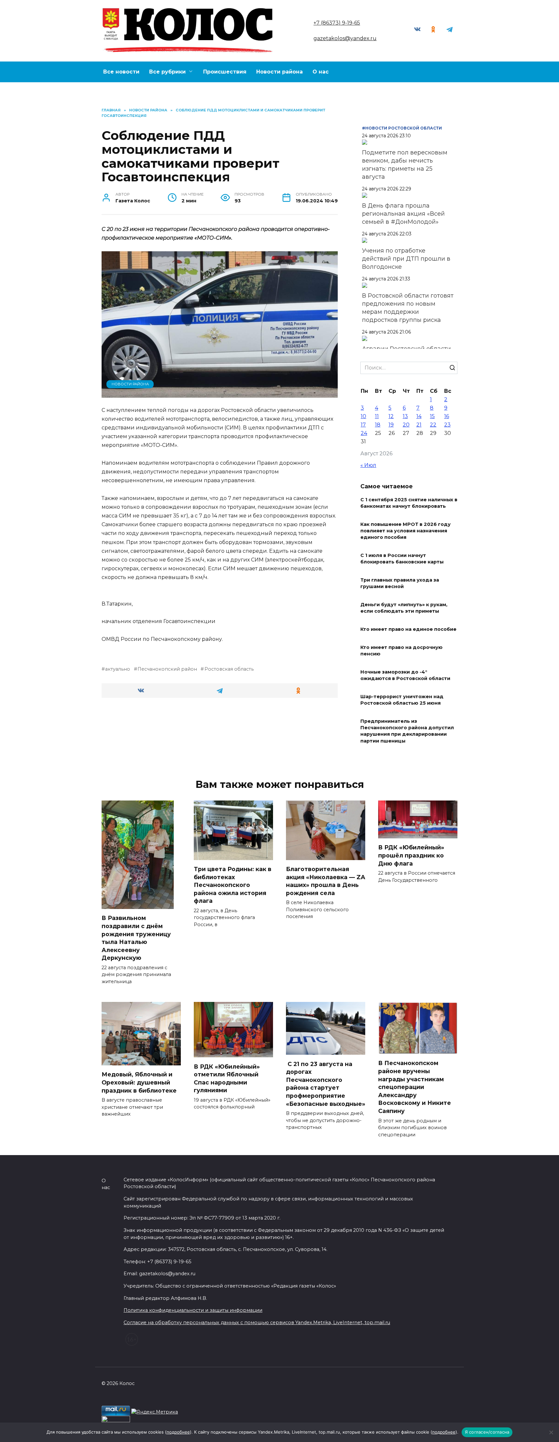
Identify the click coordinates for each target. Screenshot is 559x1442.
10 (363, 416)
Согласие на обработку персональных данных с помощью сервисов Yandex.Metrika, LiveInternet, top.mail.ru (257, 1322)
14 (419, 416)
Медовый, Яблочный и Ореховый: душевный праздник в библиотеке (140, 1082)
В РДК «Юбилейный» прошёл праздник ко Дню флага (411, 855)
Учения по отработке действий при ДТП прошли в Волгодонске (406, 258)
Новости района (279, 72)
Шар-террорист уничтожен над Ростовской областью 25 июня (402, 700)
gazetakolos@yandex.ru (345, 38)
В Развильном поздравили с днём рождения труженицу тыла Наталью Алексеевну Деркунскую (136, 937)
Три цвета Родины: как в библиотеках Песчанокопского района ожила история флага (232, 885)
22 (433, 425)
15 (432, 416)
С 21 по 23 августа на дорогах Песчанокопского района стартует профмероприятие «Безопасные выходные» (325, 1083)
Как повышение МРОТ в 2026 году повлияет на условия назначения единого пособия (405, 530)
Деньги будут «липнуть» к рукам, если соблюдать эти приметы (403, 608)
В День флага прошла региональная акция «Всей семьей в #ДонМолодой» (403, 213)
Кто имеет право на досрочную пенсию (401, 650)
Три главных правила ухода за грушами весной (399, 583)
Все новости (121, 72)
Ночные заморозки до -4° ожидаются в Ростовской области (405, 675)
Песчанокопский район (167, 669)
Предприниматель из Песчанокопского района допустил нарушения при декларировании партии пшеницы (407, 731)
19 (391, 425)
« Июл (368, 465)
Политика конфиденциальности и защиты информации (193, 1310)
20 (406, 425)
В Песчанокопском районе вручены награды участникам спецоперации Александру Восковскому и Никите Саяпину (414, 1087)
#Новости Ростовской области (402, 128)
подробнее (178, 1432)
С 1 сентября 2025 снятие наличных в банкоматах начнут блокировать (408, 503)
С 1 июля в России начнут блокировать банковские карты (402, 558)
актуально (117, 669)
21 (419, 425)
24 (364, 433)
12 (391, 416)
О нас (320, 72)
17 (363, 425)
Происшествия (225, 72)
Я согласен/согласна (487, 1432)
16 (446, 416)
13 (405, 416)
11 (377, 416)
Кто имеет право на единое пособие (408, 629)
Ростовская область (228, 669)
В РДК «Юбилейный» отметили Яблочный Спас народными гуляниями (227, 1078)
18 (377, 425)
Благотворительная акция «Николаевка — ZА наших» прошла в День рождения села (325, 881)
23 (447, 425)
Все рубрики (167, 72)
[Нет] (551, 1432)
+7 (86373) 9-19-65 (336, 23)
